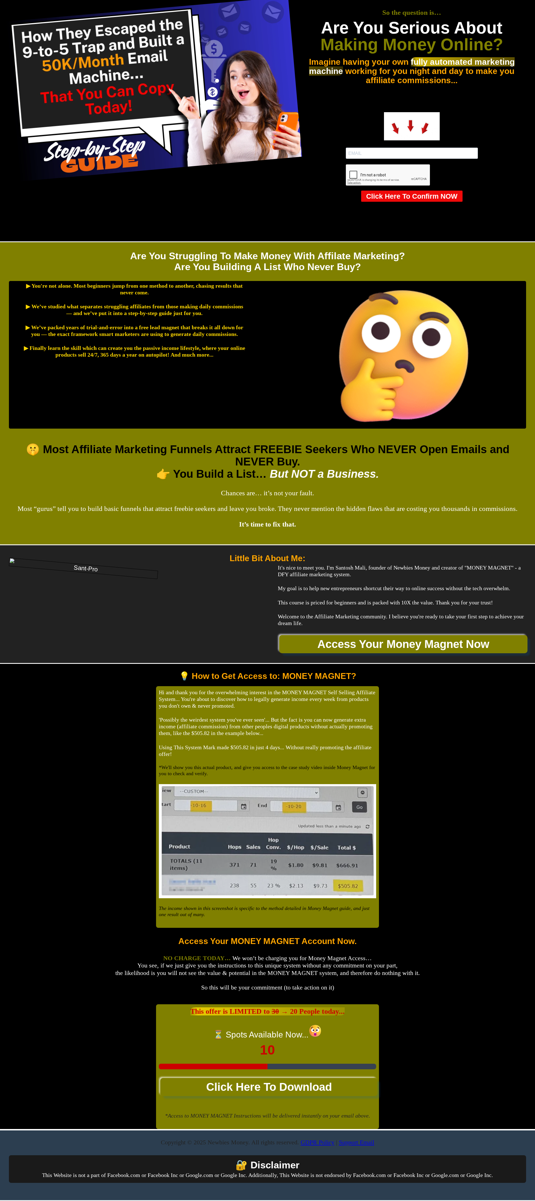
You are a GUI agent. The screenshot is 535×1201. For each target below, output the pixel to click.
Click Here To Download (269, 1087)
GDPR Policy (317, 1142)
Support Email (356, 1142)
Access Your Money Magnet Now (403, 644)
